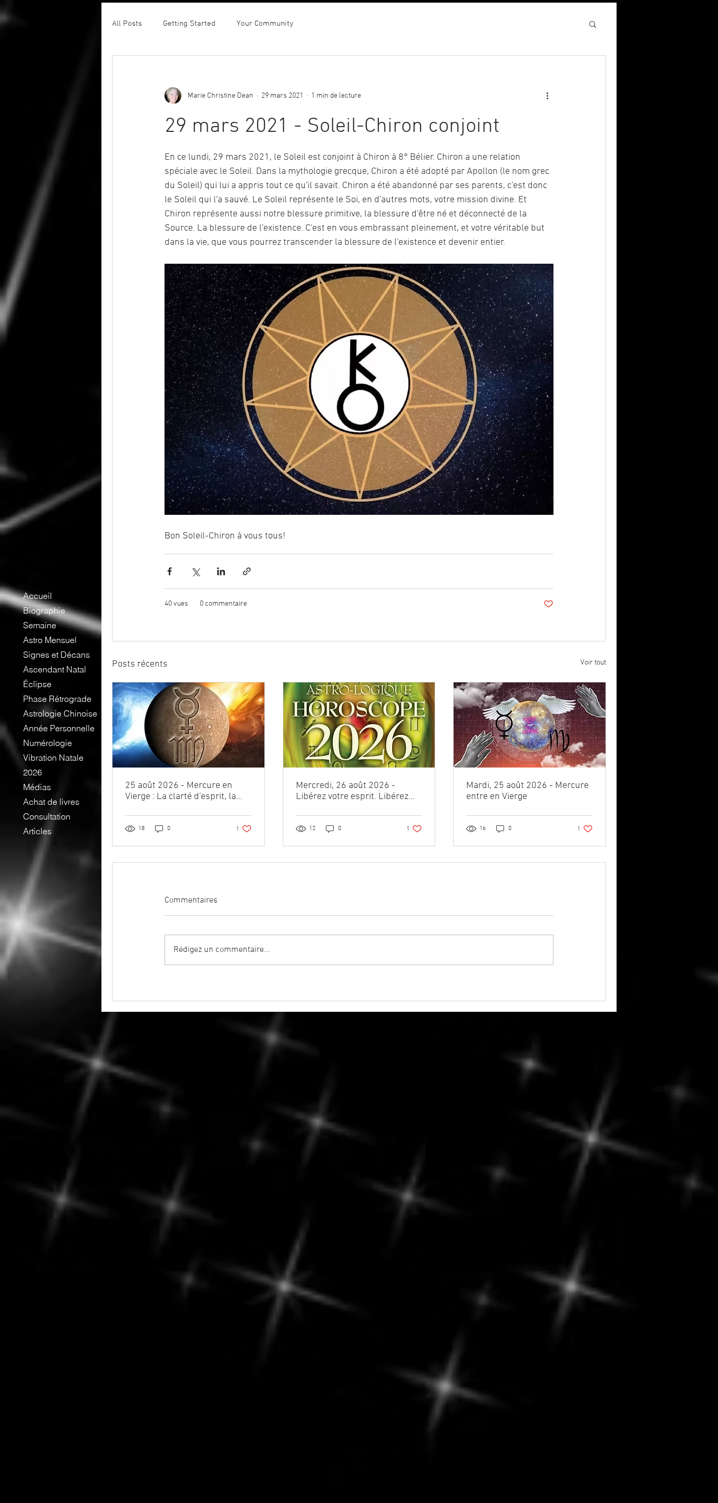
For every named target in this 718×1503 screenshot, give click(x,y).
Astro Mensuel (50, 640)
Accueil (37, 595)
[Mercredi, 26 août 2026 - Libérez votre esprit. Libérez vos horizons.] (359, 725)
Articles (37, 831)
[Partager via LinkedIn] (221, 571)
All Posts (127, 23)
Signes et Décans (56, 654)
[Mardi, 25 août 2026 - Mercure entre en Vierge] (530, 725)
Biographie (44, 610)
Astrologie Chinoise (60, 713)
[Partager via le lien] (247, 571)
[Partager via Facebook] (170, 571)
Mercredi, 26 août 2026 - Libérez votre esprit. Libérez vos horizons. (352, 791)
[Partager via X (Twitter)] (195, 571)
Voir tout (593, 662)
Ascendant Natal (54, 669)
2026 (32, 772)
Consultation (46, 816)
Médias (37, 787)
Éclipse (37, 684)
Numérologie (47, 743)
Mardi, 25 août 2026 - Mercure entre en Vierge (527, 791)
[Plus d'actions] (547, 95)
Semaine (39, 625)
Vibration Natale (53, 757)
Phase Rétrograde (57, 698)
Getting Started (189, 23)
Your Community (265, 23)
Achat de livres (51, 801)
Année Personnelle (59, 728)
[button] (593, 23)
